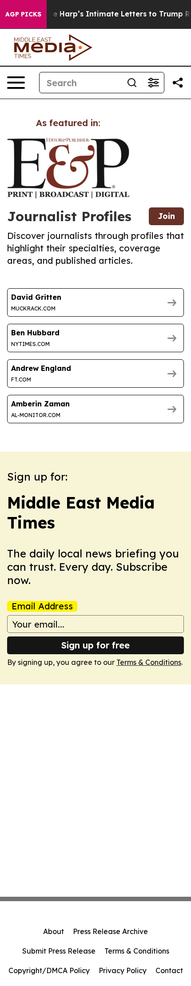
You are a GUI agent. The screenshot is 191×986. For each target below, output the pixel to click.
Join (166, 216)
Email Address (42, 606)
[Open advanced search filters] (153, 82)
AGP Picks (23, 14)
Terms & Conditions (148, 662)
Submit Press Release (59, 950)
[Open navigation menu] (16, 82)
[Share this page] (177, 82)
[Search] (132, 82)
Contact (169, 970)
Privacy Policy (123, 970)
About (53, 931)
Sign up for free (95, 645)
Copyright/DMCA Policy (49, 970)
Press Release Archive (110, 931)
